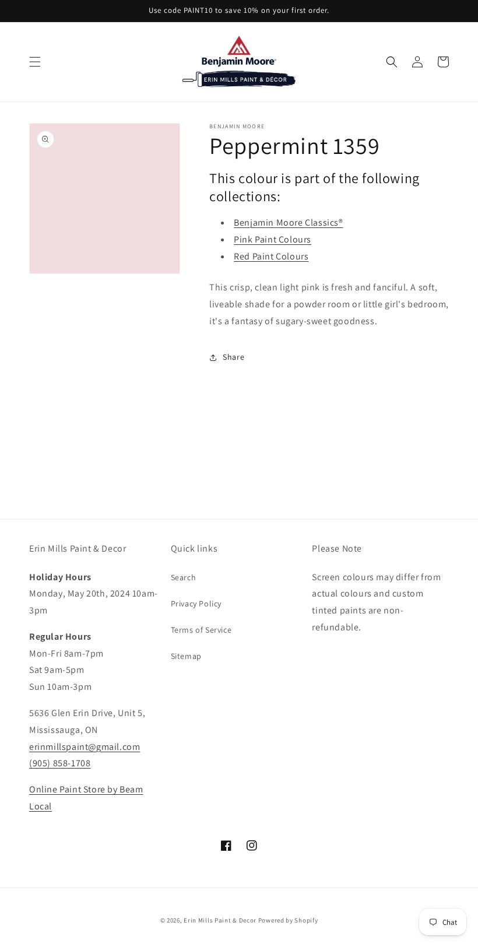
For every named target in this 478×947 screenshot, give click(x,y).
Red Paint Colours (271, 256)
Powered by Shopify (288, 920)
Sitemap (186, 656)
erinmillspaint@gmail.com (84, 747)
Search (183, 577)
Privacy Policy (196, 603)
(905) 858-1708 (59, 763)
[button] (35, 62)
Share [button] (233, 357)
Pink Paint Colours (272, 239)
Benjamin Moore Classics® (288, 222)
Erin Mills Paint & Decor (220, 920)
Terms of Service (201, 630)
